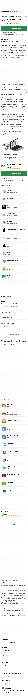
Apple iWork (14, 19)
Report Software (15, 334)
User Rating (9, 23)
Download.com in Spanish (8, 658)
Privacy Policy (5, 665)
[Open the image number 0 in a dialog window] (12, 144)
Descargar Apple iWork (7, 344)
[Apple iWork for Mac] (3, 21)
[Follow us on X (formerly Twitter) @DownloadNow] (6, 684)
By (9, 22)
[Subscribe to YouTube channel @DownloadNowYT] (9, 684)
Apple (4, 582)
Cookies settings (5, 676)
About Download (5, 650)
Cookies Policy (5, 671)
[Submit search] (10, 11)
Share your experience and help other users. (12, 34)
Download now (15, 28)
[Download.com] (5, 11)
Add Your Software (6, 653)
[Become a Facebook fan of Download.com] (3, 684)
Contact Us (4, 655)
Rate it (14, 524)
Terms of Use (5, 668)
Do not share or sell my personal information (12, 673)
